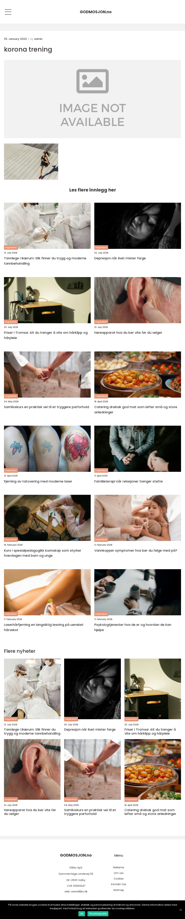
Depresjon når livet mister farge (120, 258)
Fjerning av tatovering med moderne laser (38, 481)
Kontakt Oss (118, 884)
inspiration (11, 247)
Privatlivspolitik (98, 913)
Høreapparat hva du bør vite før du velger (128, 332)
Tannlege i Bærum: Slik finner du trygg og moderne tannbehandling (45, 261)
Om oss (119, 873)
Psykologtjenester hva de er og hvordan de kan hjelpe (132, 627)
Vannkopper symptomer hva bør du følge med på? (135, 550)
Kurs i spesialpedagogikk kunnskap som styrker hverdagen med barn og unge (42, 553)
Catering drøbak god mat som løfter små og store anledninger (135, 409)
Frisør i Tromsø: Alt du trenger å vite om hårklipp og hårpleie (46, 335)
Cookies (119, 878)
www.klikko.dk (79, 891)
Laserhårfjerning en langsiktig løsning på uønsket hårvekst (43, 627)
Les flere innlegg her (92, 190)
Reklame (118, 867)
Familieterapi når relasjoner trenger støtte (128, 481)
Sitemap (118, 890)
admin (38, 39)
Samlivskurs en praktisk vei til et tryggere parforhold (46, 407)
